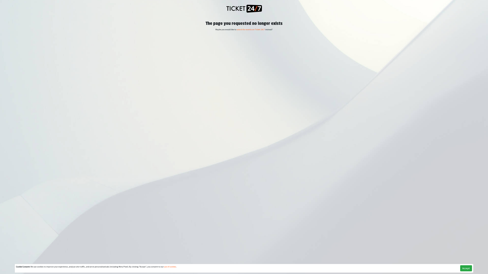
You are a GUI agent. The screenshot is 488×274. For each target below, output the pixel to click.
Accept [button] (466, 268)
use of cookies (170, 266)
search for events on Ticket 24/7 (251, 29)
